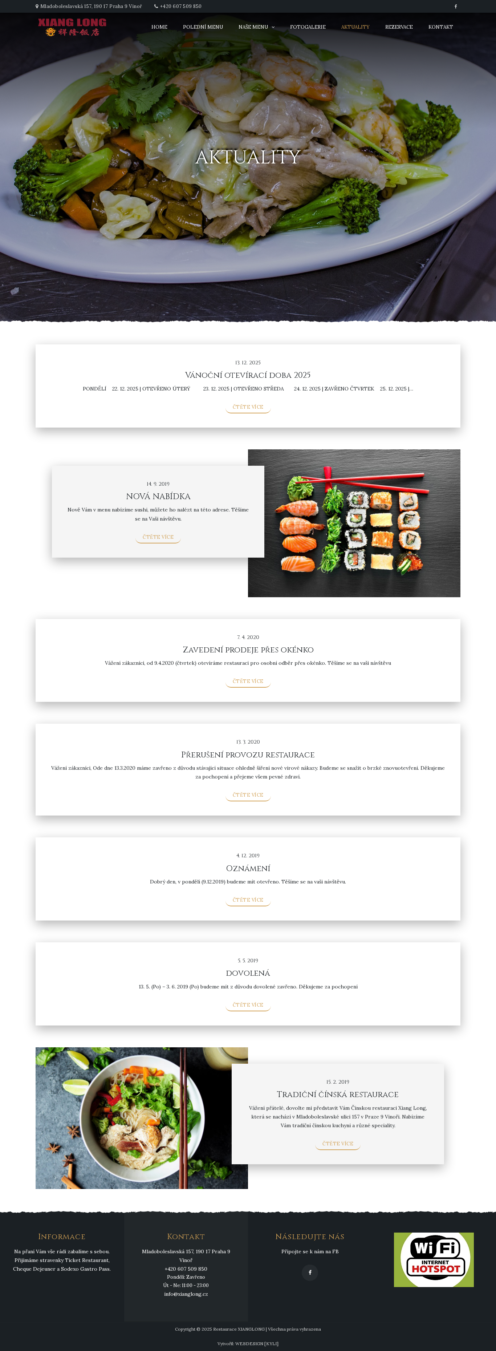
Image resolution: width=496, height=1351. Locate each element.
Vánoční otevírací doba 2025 (248, 375)
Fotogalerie (308, 27)
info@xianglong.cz (186, 1294)
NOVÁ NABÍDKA (158, 497)
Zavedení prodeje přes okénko (248, 650)
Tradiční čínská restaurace (338, 1094)
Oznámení (248, 868)
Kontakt (440, 27)
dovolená (248, 973)
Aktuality (355, 27)
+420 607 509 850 (181, 6)
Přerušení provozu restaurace (248, 755)
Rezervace (399, 27)
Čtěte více (248, 407)
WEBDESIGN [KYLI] (257, 1343)
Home (159, 27)
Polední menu (203, 27)
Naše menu (253, 27)
